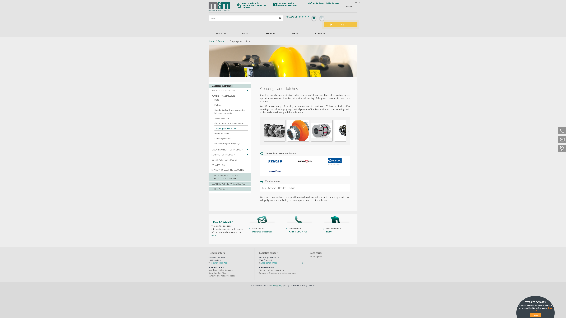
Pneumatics (218, 164)
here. (214, 235)
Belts (216, 99)
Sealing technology (223, 154)
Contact (348, 6)
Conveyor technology (224, 159)
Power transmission (223, 95)
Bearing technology (223, 90)
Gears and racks (221, 133)
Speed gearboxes (222, 118)
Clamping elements (223, 138)
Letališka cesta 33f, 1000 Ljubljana (217, 258)
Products (222, 41)
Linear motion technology (227, 149)
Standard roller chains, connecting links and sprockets (229, 111)
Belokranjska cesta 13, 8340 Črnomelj (269, 258)
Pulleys (217, 105)
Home (212, 41)
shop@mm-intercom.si (262, 231)
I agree (535, 315)
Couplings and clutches (225, 128)
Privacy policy (276, 285)
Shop (341, 24)
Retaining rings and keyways (227, 143)
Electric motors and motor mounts (229, 123)
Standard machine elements (228, 169)
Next (348, 118)
